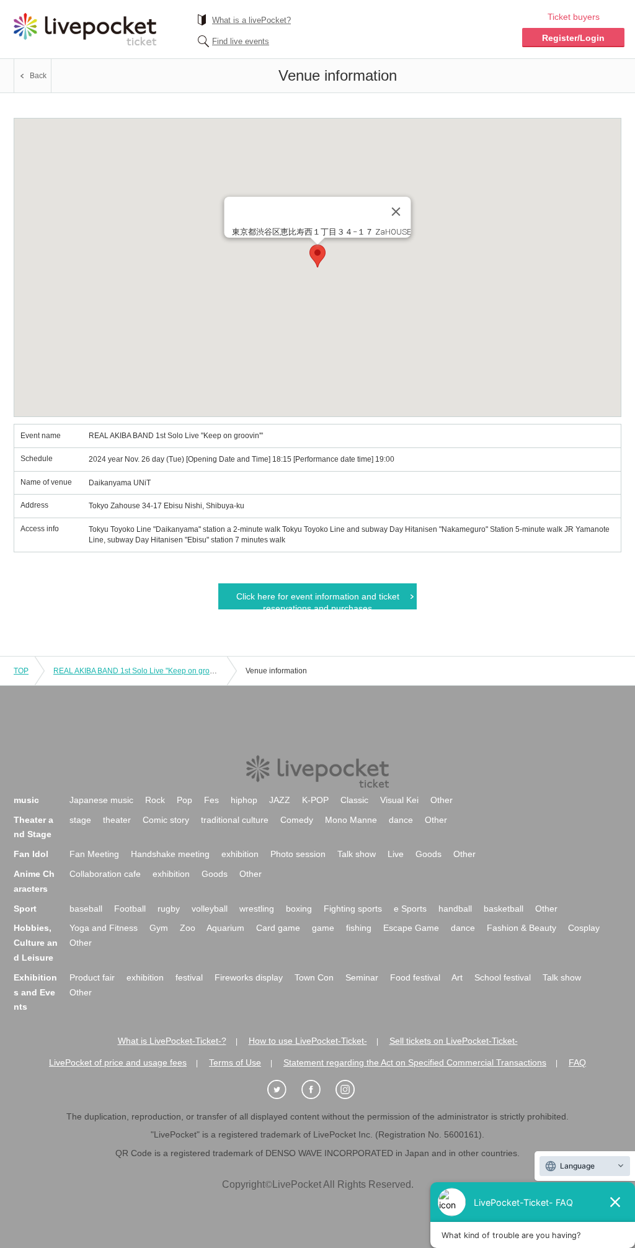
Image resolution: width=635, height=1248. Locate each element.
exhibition (240, 854)
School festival (502, 977)
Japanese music (101, 800)
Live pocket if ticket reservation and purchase (85, 29)
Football (130, 909)
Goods (428, 854)
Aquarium (225, 928)
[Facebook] (317, 1090)
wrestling (256, 909)
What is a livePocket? (251, 20)
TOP (21, 671)
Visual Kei (399, 800)
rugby (169, 909)
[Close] (396, 212)
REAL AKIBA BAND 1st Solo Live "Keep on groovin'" (140, 671)
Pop (184, 800)
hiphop (244, 800)
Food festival (415, 977)
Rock (155, 800)
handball (455, 909)
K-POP (315, 800)
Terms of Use (235, 1062)
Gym (158, 928)
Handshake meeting (170, 854)
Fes (211, 800)
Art (457, 977)
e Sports (410, 909)
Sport (25, 909)
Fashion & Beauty (521, 928)
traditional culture (235, 820)
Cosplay (584, 928)
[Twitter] (283, 1090)
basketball (503, 909)
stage (80, 820)
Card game (278, 928)
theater (117, 820)
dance (401, 820)
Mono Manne (351, 820)
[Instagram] (351, 1090)
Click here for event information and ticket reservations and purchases (317, 600)
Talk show (356, 854)
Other (441, 800)
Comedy (296, 820)
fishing (358, 928)
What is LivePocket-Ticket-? (172, 1041)
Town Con (314, 977)
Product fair (92, 977)
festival (189, 977)
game (323, 928)
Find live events (240, 41)
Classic (354, 800)
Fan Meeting (94, 854)
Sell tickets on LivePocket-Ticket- (453, 1041)
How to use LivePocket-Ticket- (308, 1041)
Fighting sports (353, 909)
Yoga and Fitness (103, 928)
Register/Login (573, 38)
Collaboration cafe (105, 874)
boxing (299, 909)
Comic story (166, 820)
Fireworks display (249, 977)
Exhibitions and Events (35, 992)
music (26, 800)
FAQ (577, 1062)
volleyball (210, 909)
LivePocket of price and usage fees (118, 1062)
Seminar (361, 977)
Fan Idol (31, 854)
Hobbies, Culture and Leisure (36, 943)
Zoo (187, 928)
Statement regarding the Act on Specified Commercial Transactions (414, 1062)
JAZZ (279, 800)
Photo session (298, 854)
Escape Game (411, 928)
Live (396, 854)
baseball (85, 909)
